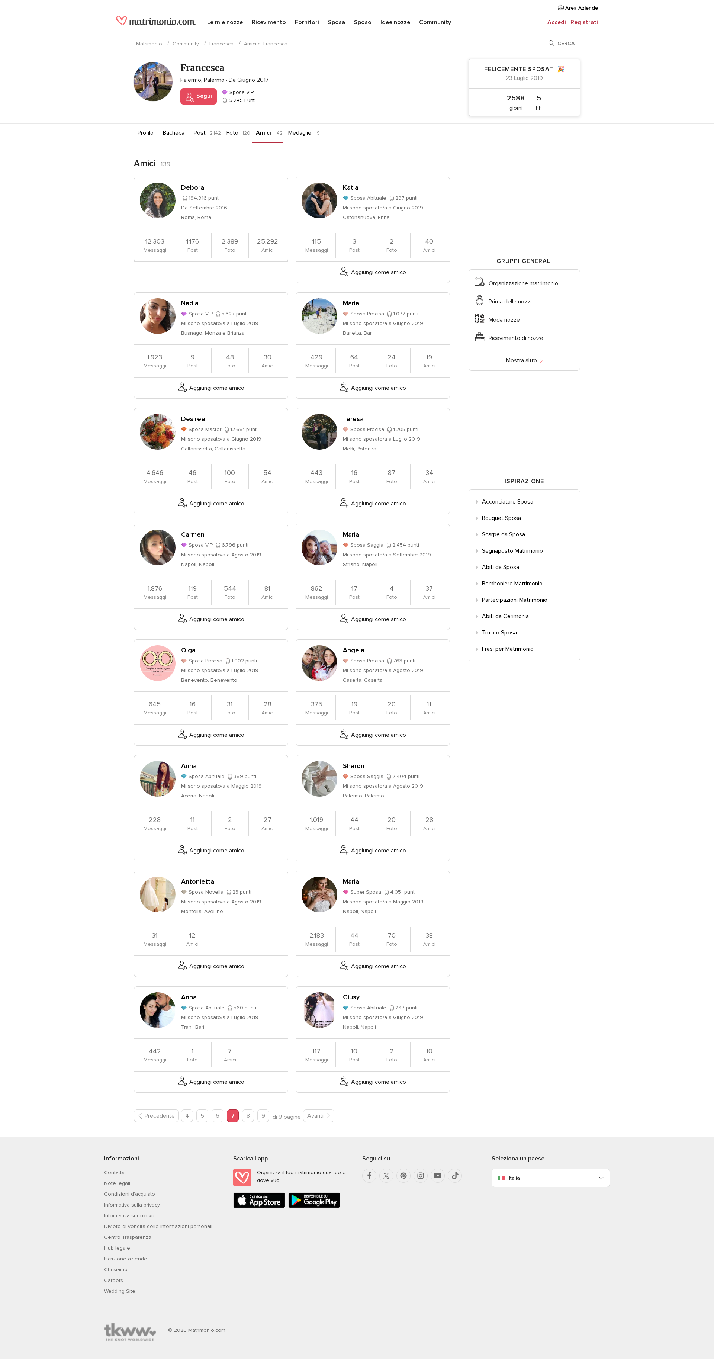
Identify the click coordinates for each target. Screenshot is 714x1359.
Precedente (160, 1115)
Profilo (146, 132)
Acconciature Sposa (507, 501)
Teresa (353, 419)
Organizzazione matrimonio (523, 283)
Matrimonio (149, 44)
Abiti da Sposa (500, 567)
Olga (188, 650)
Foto (232, 132)
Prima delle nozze (511, 301)
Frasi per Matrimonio (508, 649)
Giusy (351, 997)
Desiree (193, 419)
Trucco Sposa (499, 632)
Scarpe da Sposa (503, 534)
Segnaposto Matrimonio (512, 551)
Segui (203, 96)
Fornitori (307, 22)
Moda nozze (504, 320)
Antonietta (197, 881)
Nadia (190, 303)
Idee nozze (395, 22)
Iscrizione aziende (125, 1259)
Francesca (221, 44)
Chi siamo (116, 1269)
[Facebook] (369, 1176)
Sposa (336, 22)
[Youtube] (438, 1176)
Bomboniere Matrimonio (512, 583)
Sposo (363, 22)
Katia (350, 187)
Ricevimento (269, 22)
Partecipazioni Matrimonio (514, 600)
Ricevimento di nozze (516, 338)
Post (200, 132)
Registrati (584, 22)
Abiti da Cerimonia (505, 616)
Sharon (353, 766)
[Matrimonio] (156, 23)
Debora (192, 187)
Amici (263, 132)
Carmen (193, 534)
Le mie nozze (225, 22)
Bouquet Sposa (501, 518)
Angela (353, 650)
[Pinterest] (403, 1176)
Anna (189, 766)
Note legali (117, 1183)
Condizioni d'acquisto (129, 1194)
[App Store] (259, 1206)
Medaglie (299, 132)
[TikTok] (455, 1176)
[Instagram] (421, 1176)
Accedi (556, 22)
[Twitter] (386, 1176)
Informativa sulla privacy (132, 1205)
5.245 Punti (242, 100)
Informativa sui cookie (130, 1215)
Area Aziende (581, 8)
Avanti (315, 1115)
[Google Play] (314, 1206)
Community (435, 22)
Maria (351, 303)
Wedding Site (119, 1291)
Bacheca (173, 132)
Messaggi (155, 245)
